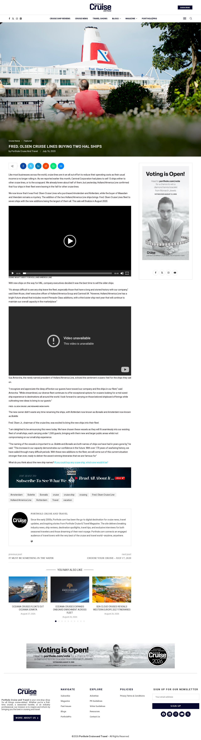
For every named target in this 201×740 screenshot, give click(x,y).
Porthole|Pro (149, 18)
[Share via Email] (61, 166)
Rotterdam (41, 500)
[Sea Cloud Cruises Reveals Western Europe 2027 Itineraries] (111, 589)
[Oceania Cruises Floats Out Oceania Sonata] (28, 589)
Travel (55, 500)
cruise (56, 494)
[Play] (12, 273)
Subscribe (65, 696)
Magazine (65, 701)
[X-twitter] (188, 714)
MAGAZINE (130, 18)
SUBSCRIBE (185, 7)
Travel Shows (100, 18)
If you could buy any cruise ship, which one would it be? (81, 462)
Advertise (94, 696)
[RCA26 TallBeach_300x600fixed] (165, 167)
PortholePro (66, 717)
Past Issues (66, 706)
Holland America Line (21, 500)
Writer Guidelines (97, 706)
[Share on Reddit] (46, 166)
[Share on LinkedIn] (38, 166)
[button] (70, 241)
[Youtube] (182, 714)
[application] (70, 241)
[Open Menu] (184, 18)
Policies (126, 689)
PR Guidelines (96, 701)
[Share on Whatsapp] (53, 166)
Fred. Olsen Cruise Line (103, 494)
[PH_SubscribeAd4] (70, 469)
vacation (67, 500)
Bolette (31, 494)
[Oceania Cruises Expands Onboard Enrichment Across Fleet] (70, 589)
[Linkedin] (21, 18)
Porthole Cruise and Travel (24, 151)
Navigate (68, 689)
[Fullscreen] (127, 273)
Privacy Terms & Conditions (132, 696)
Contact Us (95, 717)
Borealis (44, 494)
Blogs (115, 18)
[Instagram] (17, 18)
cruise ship (69, 494)
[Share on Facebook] (23, 166)
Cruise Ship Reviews (60, 18)
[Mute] (122, 273)
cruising (83, 494)
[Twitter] (13, 18)
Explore (96, 689)
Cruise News (81, 18)
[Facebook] (9, 18)
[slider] (67, 273)
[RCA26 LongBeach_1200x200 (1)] (100, 644)
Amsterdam (17, 494)
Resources (95, 711)
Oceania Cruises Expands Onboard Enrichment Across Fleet (70, 609)
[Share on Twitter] (31, 166)
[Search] (190, 18)
